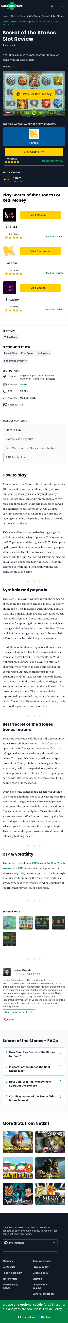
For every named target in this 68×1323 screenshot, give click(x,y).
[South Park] (18, 1168)
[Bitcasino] (9, 287)
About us (8, 1261)
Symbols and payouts (19, 439)
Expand (8, 66)
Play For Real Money (37, 94)
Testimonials (10, 1278)
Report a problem (12, 1272)
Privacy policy (41, 1266)
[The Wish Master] (18, 1194)
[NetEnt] (7, 179)
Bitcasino (12, 299)
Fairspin (34, 142)
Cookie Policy (52, 1309)
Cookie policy (40, 1272)
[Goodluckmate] (11, 6)
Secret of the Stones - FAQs (30, 1040)
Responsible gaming (40, 1286)
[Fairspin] (34, 134)
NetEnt (17, 177)
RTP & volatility (15, 457)
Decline (46, 1317)
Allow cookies (26, 1317)
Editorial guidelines (44, 1293)
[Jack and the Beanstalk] (18, 1142)
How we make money (10, 1286)
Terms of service (42, 1261)
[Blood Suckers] (50, 1142)
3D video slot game (14, 489)
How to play (13, 429)
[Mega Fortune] (50, 1194)
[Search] (52, 6)
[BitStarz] (9, 215)
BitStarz (11, 226)
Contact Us (9, 1266)
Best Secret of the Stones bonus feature (31, 448)
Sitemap (37, 1278)
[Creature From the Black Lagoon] (50, 1168)
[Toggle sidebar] (62, 5)
